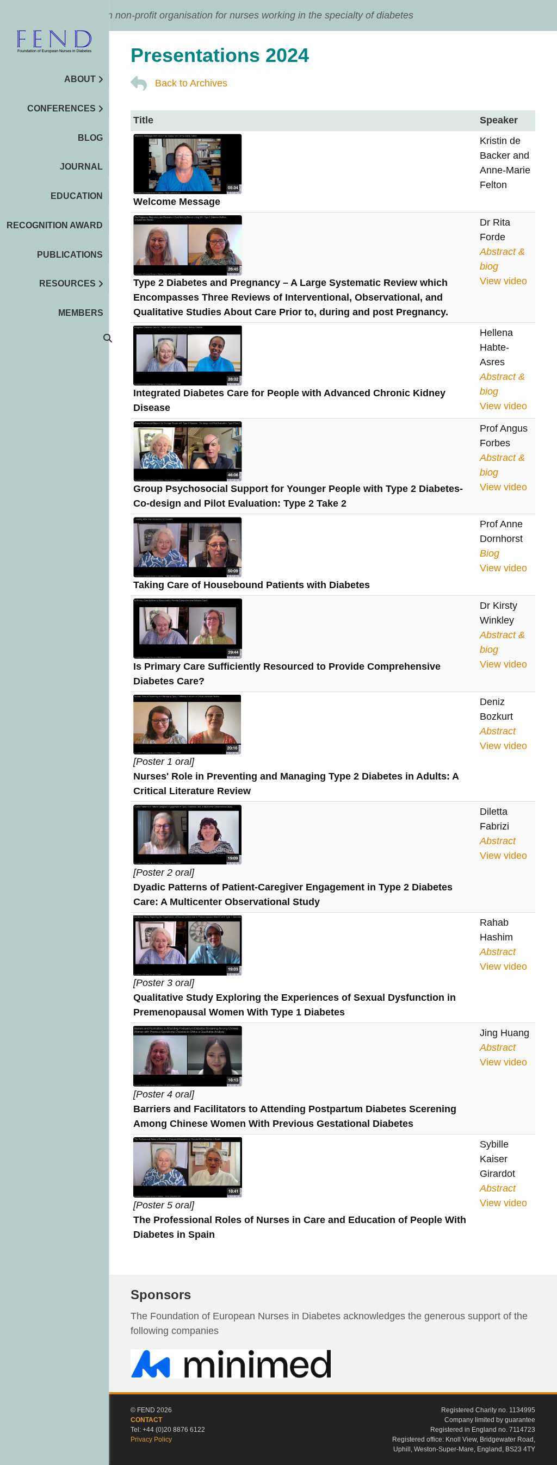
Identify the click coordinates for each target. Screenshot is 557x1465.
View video (503, 281)
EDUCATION (77, 196)
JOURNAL (81, 166)
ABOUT (80, 79)
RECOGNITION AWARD (55, 225)
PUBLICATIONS (70, 254)
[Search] (103, 338)
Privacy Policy (151, 1439)
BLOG (90, 137)
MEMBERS (80, 312)
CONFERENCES (61, 108)
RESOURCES (67, 283)
